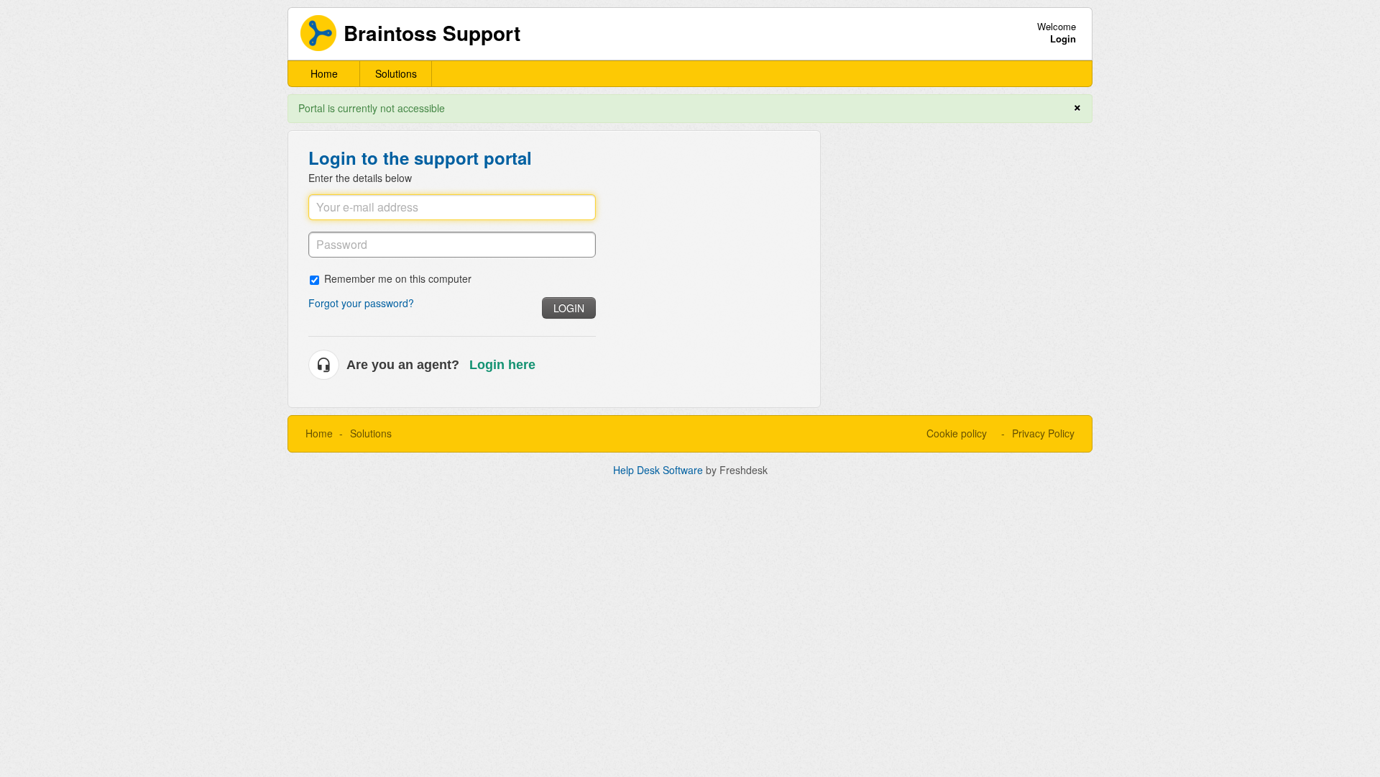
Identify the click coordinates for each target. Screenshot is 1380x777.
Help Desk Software (659, 470)
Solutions (396, 73)
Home (324, 73)
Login (568, 308)
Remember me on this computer (398, 278)
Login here (502, 365)
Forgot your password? (361, 303)
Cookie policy (956, 433)
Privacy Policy (1043, 433)
